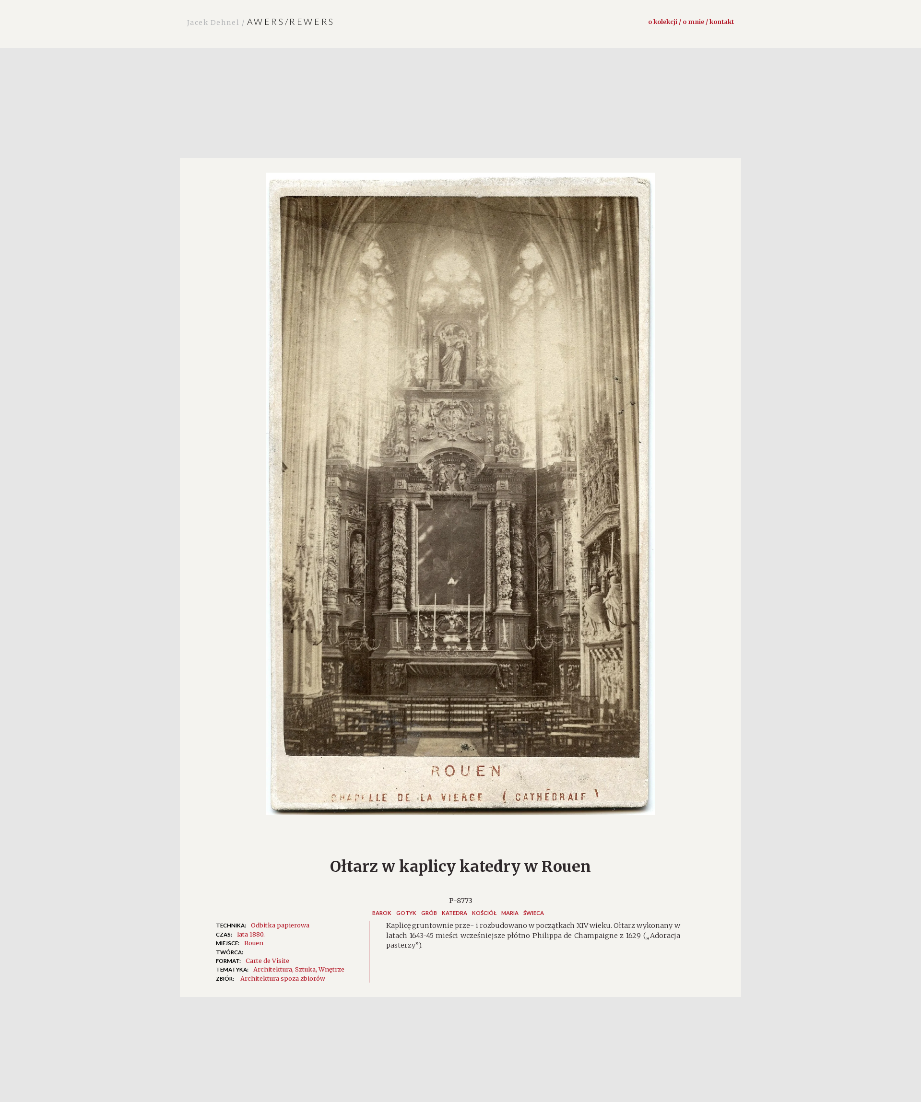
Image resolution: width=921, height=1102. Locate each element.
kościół (484, 913)
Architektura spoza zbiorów (282, 978)
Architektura (272, 969)
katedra (454, 913)
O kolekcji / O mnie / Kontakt (691, 21)
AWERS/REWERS (261, 21)
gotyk (406, 913)
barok (381, 913)
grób (429, 913)
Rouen (253, 943)
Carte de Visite (267, 960)
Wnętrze (331, 969)
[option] (460, 499)
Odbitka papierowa (280, 925)
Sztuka (305, 969)
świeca (533, 913)
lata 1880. (251, 934)
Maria (510, 913)
